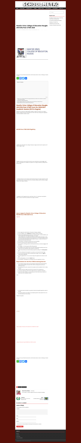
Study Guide (22, 8)
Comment (17, 408)
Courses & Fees (29, 8)
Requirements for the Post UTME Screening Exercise (25, 102)
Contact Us (17, 434)
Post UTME (33, 29)
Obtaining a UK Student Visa (53, 22)
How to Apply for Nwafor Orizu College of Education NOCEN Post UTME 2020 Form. (30, 101)
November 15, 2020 (20, 29)
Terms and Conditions (19, 437)
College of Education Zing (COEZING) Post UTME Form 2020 (26, 342)
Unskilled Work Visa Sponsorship (54, 23)
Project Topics (41, 8)
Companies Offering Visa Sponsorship (55, 25)
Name (17, 415)
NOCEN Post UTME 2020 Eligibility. (23, 100)
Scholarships (55, 8)
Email (17, 418)
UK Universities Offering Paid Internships (55, 20)
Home (17, 8)
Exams (35, 8)
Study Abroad (48, 8)
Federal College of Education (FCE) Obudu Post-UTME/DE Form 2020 (27, 326)
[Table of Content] (46, 97)
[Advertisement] (32, 17)
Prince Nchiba (26, 29)
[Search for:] (57, 12)
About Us (61, 8)
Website (17, 421)
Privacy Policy (18, 436)
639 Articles (32, 390)
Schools (36, 29)
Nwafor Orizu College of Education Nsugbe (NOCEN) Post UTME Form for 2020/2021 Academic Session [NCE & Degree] (32, 99)
